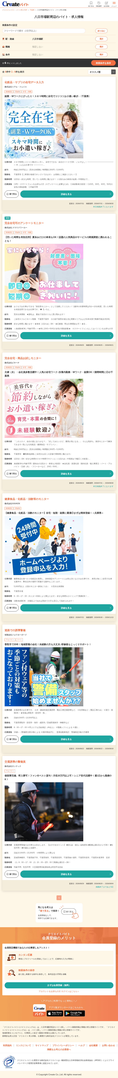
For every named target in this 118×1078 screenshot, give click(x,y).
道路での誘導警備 (15, 630)
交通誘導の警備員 (15, 761)
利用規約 (7, 1045)
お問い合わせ (108, 1045)
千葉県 (32, 10)
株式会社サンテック (13, 766)
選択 (101, 39)
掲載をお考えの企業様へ (59, 1049)
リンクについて (23, 1045)
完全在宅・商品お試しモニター (23, 358)
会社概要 (93, 1045)
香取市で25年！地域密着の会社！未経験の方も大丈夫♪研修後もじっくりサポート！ (48, 644)
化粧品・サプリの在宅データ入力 (24, 82)
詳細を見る (66, 194)
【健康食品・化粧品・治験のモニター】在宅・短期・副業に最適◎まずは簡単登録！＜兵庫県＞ (54, 513)
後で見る (13, 194)
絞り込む (101, 31)
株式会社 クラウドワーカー (16, 228)
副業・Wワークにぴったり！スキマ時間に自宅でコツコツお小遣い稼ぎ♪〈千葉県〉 (48, 96)
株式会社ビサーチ (12, 363)
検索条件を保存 (103, 63)
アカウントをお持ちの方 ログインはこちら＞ (59, 991)
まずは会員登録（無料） (59, 985)
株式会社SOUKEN (12, 503)
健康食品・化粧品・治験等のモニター (27, 499)
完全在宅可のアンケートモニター (24, 223)
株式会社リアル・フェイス (16, 87)
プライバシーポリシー (63, 1045)
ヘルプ (81, 1045)
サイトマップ (41, 1045)
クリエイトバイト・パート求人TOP (14, 10)
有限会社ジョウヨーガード (16, 635)
